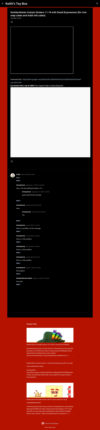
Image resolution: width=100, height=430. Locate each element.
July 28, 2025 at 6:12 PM (32, 257)
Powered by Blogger (51, 423)
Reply (18, 180)
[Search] (30, 3)
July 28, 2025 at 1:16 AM (32, 225)
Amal (18, 174)
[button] (11, 22)
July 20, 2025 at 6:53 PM (38, 212)
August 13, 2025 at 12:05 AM (41, 278)
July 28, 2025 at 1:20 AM (32, 236)
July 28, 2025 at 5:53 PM (32, 246)
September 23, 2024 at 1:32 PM (40, 192)
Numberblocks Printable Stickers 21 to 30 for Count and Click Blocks (48, 344)
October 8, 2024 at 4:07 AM (33, 205)
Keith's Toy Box (16, 3)
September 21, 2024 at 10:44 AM (35, 185)
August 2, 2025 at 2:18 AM (33, 267)
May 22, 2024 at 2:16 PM (27, 174)
